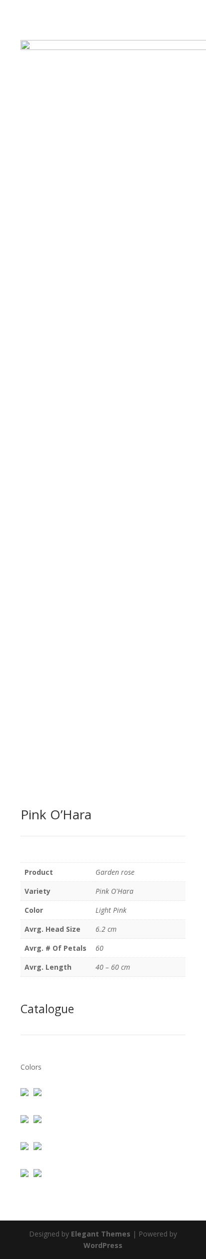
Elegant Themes (100, 1234)
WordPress (103, 1245)
